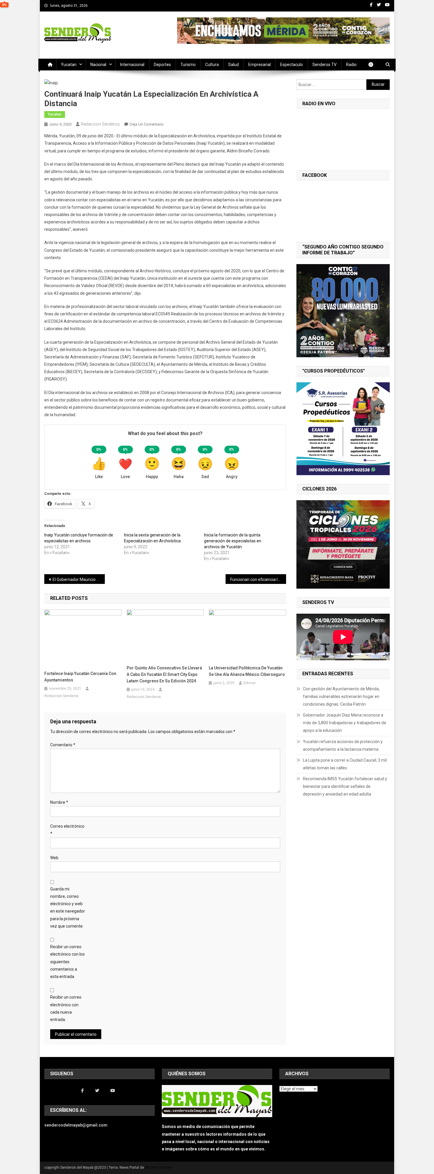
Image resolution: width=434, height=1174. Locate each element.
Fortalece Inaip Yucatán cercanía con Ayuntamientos (80, 676)
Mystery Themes (158, 1167)
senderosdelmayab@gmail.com (75, 1125)
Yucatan (68, 64)
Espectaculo (291, 64)
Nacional (98, 64)
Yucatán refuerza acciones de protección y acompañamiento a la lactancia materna (343, 745)
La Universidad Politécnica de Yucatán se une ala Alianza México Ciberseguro (247, 671)
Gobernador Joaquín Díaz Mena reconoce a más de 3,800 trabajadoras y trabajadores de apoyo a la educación (344, 723)
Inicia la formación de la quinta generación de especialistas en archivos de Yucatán (232, 541)
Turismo (188, 64)
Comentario (62, 744)
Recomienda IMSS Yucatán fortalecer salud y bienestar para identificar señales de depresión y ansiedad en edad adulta (345, 786)
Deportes (162, 64)
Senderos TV (324, 64)
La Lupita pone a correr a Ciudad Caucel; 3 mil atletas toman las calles (345, 764)
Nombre (59, 802)
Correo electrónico (67, 830)
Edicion (250, 683)
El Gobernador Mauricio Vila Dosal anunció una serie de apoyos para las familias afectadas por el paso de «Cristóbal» (79, 579)
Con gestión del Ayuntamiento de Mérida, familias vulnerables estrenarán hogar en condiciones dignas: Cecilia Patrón (341, 696)
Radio (351, 64)
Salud (233, 64)
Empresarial (259, 64)
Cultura (212, 64)
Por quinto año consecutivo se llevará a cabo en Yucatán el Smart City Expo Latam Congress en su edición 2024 (164, 674)
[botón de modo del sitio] (374, 64)
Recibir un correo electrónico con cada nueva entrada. (65, 1008)
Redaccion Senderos (100, 124)
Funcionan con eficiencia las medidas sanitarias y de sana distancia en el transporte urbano (258, 579)
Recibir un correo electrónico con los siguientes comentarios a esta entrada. (67, 961)
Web (54, 857)
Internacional (132, 64)
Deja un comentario (147, 124)
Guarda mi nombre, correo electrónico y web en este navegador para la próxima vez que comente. (67, 907)
